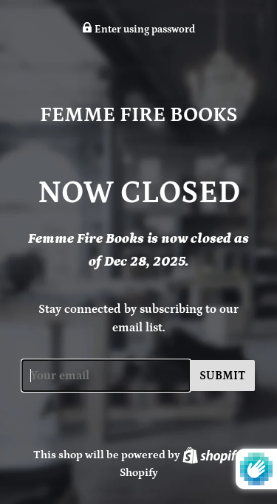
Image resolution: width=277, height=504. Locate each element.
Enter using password (143, 29)
